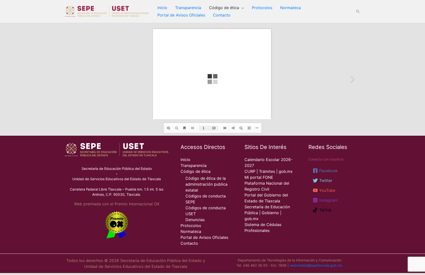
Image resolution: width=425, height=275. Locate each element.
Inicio (162, 7)
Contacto (221, 15)
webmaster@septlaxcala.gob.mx (316, 265)
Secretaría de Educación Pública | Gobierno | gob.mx (267, 212)
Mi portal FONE (258, 177)
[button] (358, 11)
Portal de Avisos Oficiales (181, 15)
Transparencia (188, 7)
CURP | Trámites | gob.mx (268, 171)
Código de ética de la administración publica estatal (206, 184)
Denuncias (195, 219)
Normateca (290, 7)
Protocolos (262, 7)
